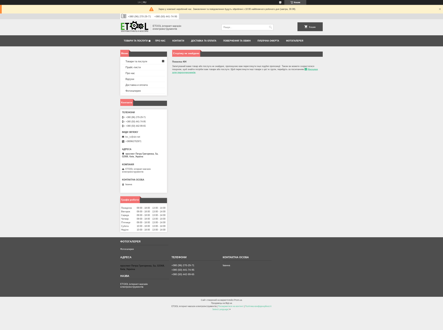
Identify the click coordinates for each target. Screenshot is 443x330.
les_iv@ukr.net (132, 136)
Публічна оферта (268, 40)
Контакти (178, 40)
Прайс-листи (133, 67)
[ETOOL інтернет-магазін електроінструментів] (134, 27)
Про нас (160, 40)
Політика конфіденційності (258, 306)
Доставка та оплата (203, 40)
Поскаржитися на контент (230, 306)
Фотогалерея (294, 40)
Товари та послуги (136, 40)
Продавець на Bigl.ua (221, 303)
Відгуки (129, 79)
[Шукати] (270, 27)
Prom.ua (238, 300)
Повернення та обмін (237, 40)
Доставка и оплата (136, 84)
